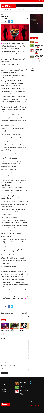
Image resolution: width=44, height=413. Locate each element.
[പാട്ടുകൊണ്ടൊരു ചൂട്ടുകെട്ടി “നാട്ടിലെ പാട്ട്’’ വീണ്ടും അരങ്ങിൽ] (5, 326)
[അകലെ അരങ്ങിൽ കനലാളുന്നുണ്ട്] (24, 326)
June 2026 (32, 68)
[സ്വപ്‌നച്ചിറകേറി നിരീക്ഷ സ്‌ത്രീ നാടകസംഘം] (14, 326)
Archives (33, 383)
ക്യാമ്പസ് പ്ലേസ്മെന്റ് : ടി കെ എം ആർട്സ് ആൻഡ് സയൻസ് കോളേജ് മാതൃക (39, 56)
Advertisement (36, 410)
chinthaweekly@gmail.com (18, 405)
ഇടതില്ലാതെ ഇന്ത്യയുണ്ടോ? (7, 314)
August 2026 (32, 65)
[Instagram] (39, 0)
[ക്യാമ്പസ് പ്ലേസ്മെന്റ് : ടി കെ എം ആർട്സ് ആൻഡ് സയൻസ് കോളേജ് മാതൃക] (32, 56)
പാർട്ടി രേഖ (36, 53)
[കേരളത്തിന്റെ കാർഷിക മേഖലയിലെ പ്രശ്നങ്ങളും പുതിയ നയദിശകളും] (32, 45)
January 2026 (4, 395)
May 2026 (32, 70)
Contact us (24, 411)
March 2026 (32, 73)
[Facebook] (37, 0)
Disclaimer (28, 410)
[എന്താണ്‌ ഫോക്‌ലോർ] (32, 42)
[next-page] (3, 334)
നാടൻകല (36, 42)
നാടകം (5, 12)
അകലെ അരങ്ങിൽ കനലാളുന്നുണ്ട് (22, 330)
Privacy (32, 410)
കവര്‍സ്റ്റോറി (36, 47)
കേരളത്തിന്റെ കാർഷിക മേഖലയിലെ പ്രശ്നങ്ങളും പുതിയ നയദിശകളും (39, 46)
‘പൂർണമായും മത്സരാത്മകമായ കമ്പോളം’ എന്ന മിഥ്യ (23, 315)
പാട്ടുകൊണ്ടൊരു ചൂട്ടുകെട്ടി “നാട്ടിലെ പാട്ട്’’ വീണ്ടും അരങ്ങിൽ (5, 330)
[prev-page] (1, 334)
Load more (36, 60)
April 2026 (32, 72)
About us (24, 410)
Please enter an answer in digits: (8, 366)
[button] (42, 9)
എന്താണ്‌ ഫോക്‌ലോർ (23, 382)
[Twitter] (41, 0)
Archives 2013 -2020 (36, 381)
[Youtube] (42, 0)
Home (2, 12)
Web (6, 18)
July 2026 (3, 384)
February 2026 (4, 393)
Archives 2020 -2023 (36, 380)
